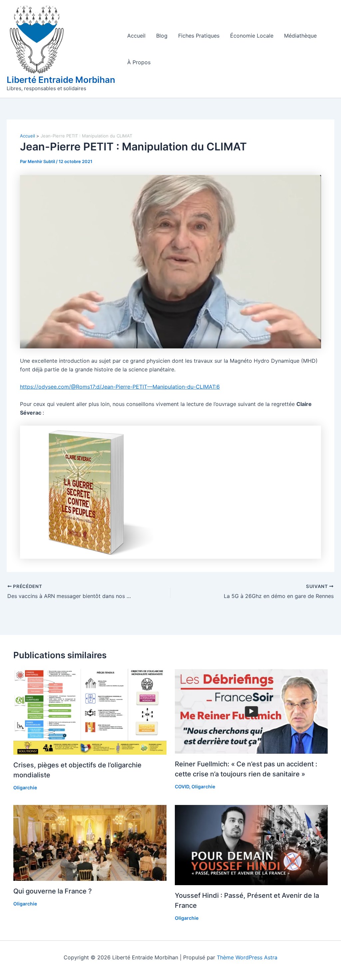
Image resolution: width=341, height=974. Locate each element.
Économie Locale (251, 35)
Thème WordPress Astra (247, 957)
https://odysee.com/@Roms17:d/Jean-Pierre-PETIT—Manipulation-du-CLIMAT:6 (120, 386)
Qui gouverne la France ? (52, 891)
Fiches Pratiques (198, 35)
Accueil (136, 35)
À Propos (139, 62)
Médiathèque (300, 35)
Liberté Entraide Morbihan (61, 80)
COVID (182, 786)
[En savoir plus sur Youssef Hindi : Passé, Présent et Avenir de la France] (251, 844)
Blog (162, 35)
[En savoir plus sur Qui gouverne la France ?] (90, 842)
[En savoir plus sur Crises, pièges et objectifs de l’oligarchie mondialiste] (90, 711)
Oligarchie (25, 787)
